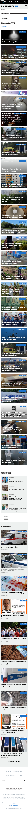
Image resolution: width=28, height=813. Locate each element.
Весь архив (4, 26)
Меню (26, 6)
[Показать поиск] (25, 2)
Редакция (8, 771)
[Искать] (25, 780)
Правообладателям (17, 771)
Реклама (20, 775)
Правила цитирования (11, 775)
